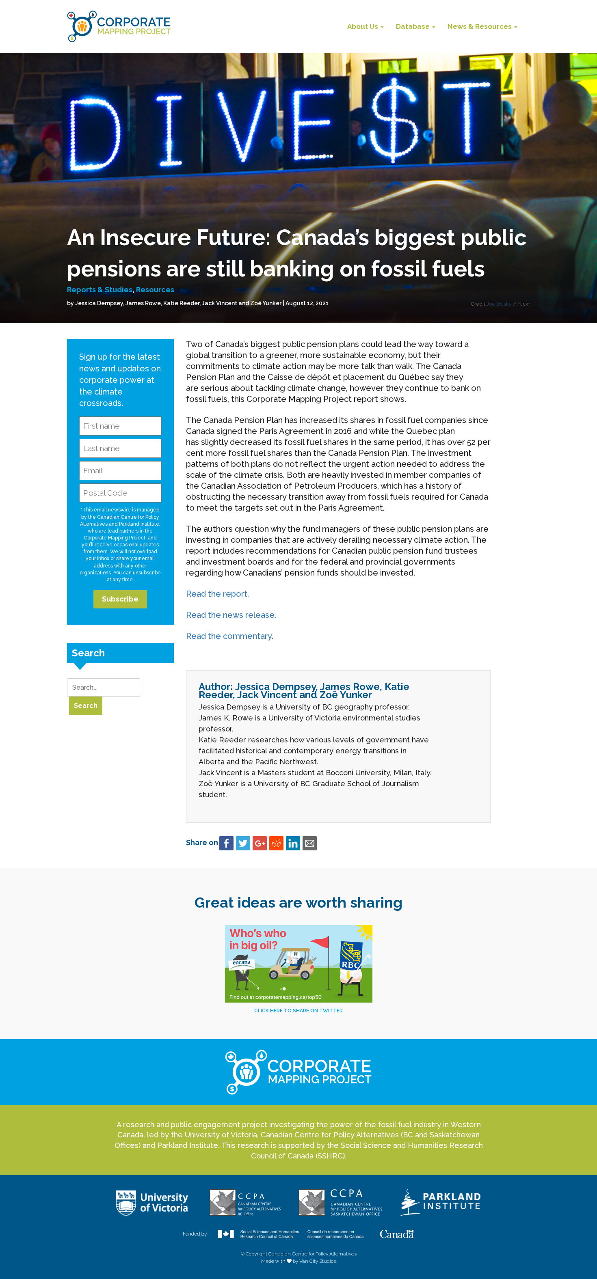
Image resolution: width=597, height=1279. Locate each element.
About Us (363, 26)
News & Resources (480, 26)
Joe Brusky (500, 304)
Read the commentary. (229, 636)
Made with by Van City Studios (298, 1261)
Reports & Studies (99, 289)
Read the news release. (231, 615)
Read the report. (217, 594)
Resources (155, 289)
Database (413, 26)
